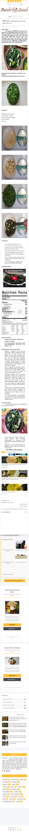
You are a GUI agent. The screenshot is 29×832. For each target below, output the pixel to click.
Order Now (12, 675)
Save (19, 454)
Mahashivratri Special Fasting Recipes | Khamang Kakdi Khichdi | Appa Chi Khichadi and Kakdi (14, 479)
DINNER (13, 27)
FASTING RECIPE (14, 789)
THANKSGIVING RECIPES (7, 801)
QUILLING (12, 796)
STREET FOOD (20, 799)
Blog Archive (20, 714)
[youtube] (20, 1)
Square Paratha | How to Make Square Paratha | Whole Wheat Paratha (14, 465)
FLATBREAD (16, 791)
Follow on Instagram (8, 708)
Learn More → (12, 628)
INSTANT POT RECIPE (15, 794)
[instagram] (11, 1)
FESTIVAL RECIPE (6, 791)
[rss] (15, 1)
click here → (19, 768)
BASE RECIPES (5, 782)
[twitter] (18, 1)
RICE (19, 796)
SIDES (4, 799)
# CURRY (14, 452)
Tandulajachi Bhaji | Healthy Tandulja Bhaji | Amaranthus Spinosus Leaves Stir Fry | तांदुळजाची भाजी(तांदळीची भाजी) (18, 725)
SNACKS (10, 799)
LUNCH (16, 27)
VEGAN (17, 801)
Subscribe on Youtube (8, 705)
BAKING (21, 779)
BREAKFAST (5, 784)
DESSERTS (20, 786)
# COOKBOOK (8, 452)
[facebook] (8, 1)
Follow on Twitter (7, 699)
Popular (8, 714)
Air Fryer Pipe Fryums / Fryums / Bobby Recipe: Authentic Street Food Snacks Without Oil (18, 718)
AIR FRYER (5, 779)
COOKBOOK (5, 27)
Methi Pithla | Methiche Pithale (8, 491)
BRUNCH (13, 784)
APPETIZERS (13, 779)
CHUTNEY (5, 786)
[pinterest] (13, 1)
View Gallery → (12, 679)
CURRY (9, 27)
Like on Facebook (7, 702)
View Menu (12, 624)
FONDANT (5, 794)
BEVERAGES (14, 782)
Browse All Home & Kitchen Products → (15, 580)
